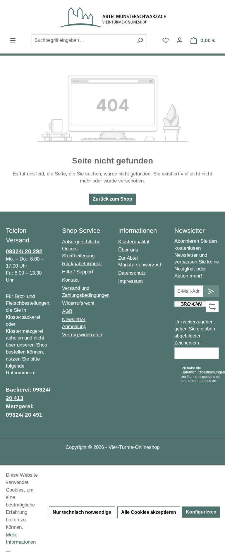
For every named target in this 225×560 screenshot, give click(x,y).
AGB (67, 311)
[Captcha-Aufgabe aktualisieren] (212, 306)
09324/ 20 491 (24, 415)
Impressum (130, 281)
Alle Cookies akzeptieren (148, 512)
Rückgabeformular (82, 263)
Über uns (128, 250)
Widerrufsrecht (78, 303)
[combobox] (82, 40)
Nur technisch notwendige (82, 512)
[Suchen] (140, 40)
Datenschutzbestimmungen (203, 372)
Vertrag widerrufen (82, 334)
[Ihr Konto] (180, 40)
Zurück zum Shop (112, 199)
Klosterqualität (134, 241)
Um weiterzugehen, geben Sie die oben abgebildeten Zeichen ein (194, 332)
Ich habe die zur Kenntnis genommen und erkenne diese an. (203, 374)
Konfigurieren (201, 511)
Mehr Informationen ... (21, 542)
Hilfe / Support (77, 272)
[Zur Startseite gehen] (112, 17)
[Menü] (13, 40)
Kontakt (70, 280)
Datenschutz (132, 273)
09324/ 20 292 (24, 251)
